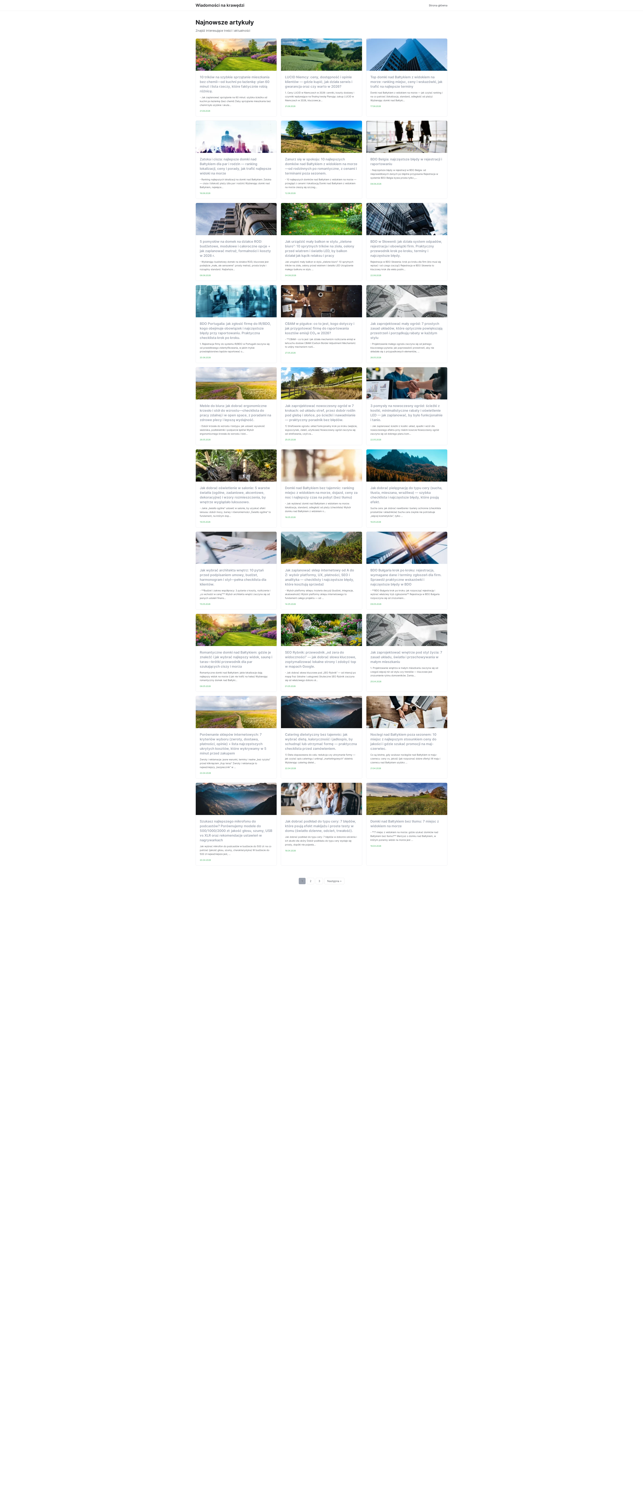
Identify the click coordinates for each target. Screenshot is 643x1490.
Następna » (334, 881)
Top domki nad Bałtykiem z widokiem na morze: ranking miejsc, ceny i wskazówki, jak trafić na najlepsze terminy (406, 82)
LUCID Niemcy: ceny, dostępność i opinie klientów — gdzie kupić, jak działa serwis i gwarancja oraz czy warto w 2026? (318, 82)
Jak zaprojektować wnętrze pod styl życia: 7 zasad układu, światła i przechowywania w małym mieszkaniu (406, 657)
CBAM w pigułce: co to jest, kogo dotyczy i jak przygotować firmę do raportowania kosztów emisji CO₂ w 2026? (319, 328)
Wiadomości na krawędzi (220, 5)
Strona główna (438, 5)
